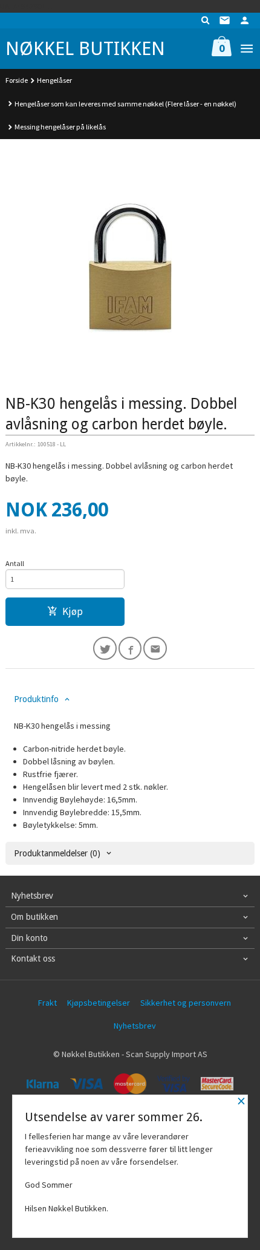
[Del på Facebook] (130, 648)
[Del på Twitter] (105, 648)
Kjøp (72, 611)
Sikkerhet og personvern (185, 1002)
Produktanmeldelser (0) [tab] (57, 853)
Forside (16, 80)
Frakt (47, 1002)
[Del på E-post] (155, 648)
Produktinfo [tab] (36, 699)
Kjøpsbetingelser (98, 1002)
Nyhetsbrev (135, 1025)
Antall (14, 563)
